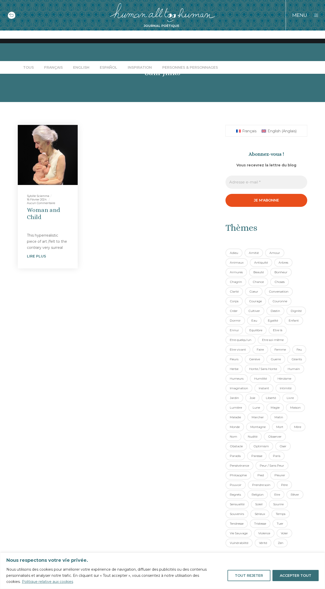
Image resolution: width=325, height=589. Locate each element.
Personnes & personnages (190, 67)
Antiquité (261, 262)
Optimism (261, 446)
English (81, 67)
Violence (264, 533)
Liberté (271, 398)
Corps (234, 301)
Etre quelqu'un (240, 340)
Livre (290, 398)
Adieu (234, 253)
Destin (275, 311)
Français (53, 67)
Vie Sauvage (239, 533)
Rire (277, 494)
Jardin (234, 398)
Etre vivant (238, 349)
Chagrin (236, 282)
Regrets (235, 494)
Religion (258, 494)
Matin (278, 417)
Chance (258, 282)
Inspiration (140, 67)
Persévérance (239, 465)
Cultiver (254, 311)
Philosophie (238, 475)
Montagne (258, 427)
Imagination (239, 388)
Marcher (258, 417)
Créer (234, 311)
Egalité (273, 320)
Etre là (277, 330)
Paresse (256, 456)
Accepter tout (295, 575)
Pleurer (279, 475)
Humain (294, 369)
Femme (280, 349)
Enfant (294, 320)
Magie (275, 407)
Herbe (234, 369)
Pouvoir (235, 485)
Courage (255, 301)
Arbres (283, 262)
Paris (276, 456)
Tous (28, 67)
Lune (256, 407)
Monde (235, 427)
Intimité (285, 388)
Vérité (263, 543)
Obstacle (236, 446)
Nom (233, 436)
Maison (295, 407)
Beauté (258, 272)
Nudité (252, 436)
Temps (280, 514)
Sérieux (260, 514)
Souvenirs (237, 514)
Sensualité (237, 504)
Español (108, 67)
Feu (299, 349)
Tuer (280, 523)
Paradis (235, 456)
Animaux (236, 262)
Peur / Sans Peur (272, 465)
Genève (254, 359)
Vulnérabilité (239, 543)
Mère (297, 427)
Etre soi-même (273, 340)
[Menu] (313, 15)
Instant (264, 388)
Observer (275, 436)
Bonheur (280, 272)
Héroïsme (284, 378)
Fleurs (234, 359)
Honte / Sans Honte (263, 369)
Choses (279, 282)
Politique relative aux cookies (47, 581)
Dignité (296, 311)
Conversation (278, 291)
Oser (283, 446)
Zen (280, 543)
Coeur (253, 291)
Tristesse (260, 523)
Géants (296, 359)
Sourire (278, 504)
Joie (252, 398)
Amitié (254, 253)
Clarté (234, 291)
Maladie (235, 417)
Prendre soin (261, 485)
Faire (260, 349)
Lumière (236, 407)
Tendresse (236, 523)
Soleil (259, 504)
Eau (254, 320)
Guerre (276, 359)
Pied (260, 475)
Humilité (260, 378)
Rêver (295, 494)
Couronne (279, 301)
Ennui (234, 330)
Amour (274, 253)
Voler (284, 533)
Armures (236, 272)
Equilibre (255, 330)
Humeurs (236, 378)
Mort (279, 427)
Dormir (235, 320)
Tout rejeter (249, 575)
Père (284, 485)
